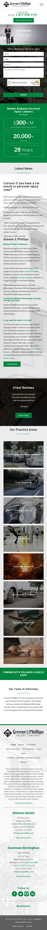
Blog (23, 753)
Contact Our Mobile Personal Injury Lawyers (23, 760)
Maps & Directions (23, 838)
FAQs (39, 749)
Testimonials (28, 749)
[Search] (35, 4)
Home (13, 745)
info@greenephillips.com (23, 833)
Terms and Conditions (24, 803)
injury (12, 358)
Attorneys (31, 745)
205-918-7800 (32, 862)
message (15, 212)
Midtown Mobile (31, 271)
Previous (8, 396)
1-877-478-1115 (26, 14)
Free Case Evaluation (24, 20)
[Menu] (40, 4)
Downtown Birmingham (22, 277)
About (21, 745)
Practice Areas (13, 749)
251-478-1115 (29, 824)
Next (38, 396)
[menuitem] (35, 4)
